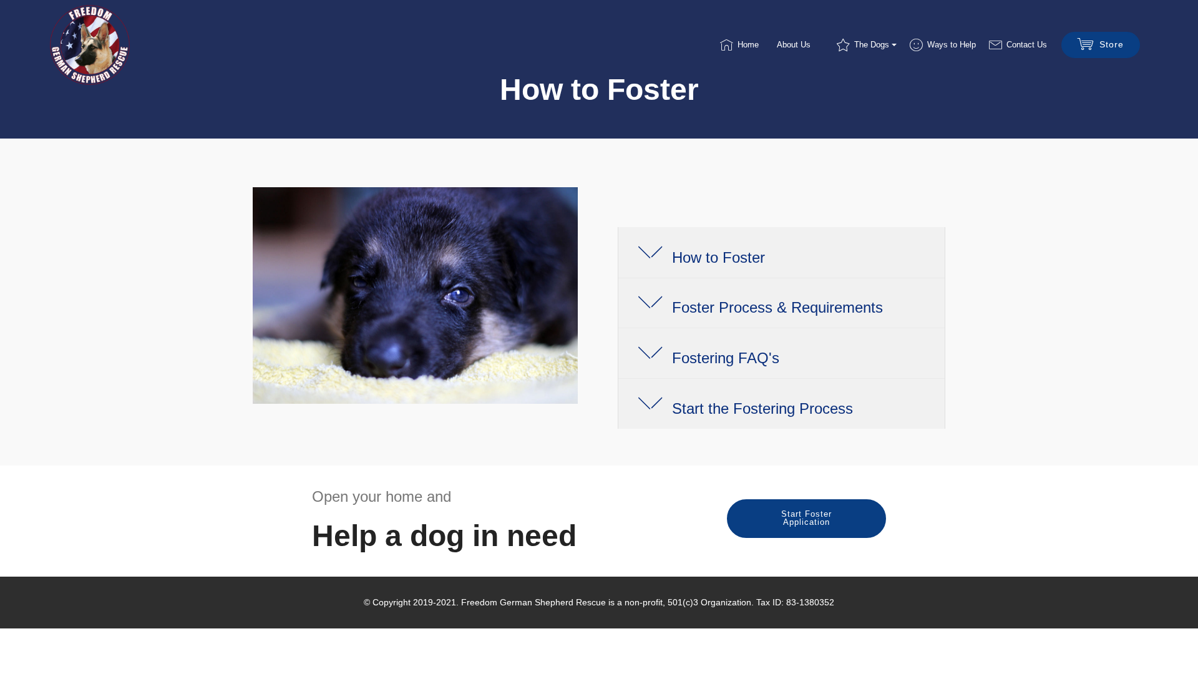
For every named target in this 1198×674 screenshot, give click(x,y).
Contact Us (1026, 44)
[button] (781, 253)
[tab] (781, 253)
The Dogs (871, 44)
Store (1111, 44)
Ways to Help (951, 44)
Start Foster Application (806, 518)
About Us (794, 44)
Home (748, 44)
